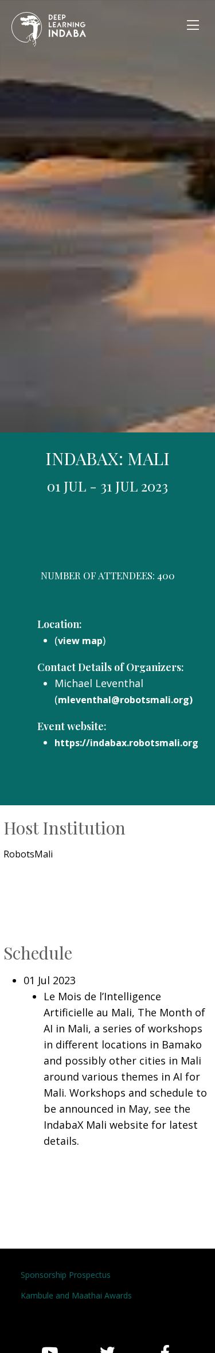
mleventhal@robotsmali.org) (125, 699)
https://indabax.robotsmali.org (126, 742)
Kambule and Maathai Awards (76, 1295)
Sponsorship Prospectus (66, 1274)
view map (80, 640)
